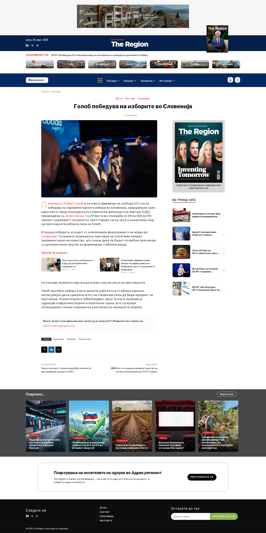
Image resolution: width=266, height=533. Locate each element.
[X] (44, 350)
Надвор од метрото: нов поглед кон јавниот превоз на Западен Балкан (44, 443)
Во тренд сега (184, 200)
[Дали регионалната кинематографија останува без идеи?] (175, 426)
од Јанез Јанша (72, 216)
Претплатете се (224, 516)
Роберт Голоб (85, 339)
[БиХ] (71, 64)
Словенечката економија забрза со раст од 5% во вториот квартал (88, 445)
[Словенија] (226, 64)
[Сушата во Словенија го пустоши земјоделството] (132, 426)
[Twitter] (32, 45)
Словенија (56, 92)
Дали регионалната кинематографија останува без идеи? (171, 445)
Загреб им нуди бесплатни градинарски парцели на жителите (87, 55)
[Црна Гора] (133, 64)
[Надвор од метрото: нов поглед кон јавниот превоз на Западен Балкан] (46, 426)
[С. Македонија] (164, 64)
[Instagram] (37, 45)
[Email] (58, 350)
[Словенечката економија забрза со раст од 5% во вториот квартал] (89, 426)
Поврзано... (36, 394)
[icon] (230, 80)
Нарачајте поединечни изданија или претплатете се (199, 187)
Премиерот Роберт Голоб (65, 203)
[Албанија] (40, 64)
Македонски (35, 80)
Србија (163, 438)
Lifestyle (34, 435)
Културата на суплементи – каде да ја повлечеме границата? (78, 263)
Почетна (45, 92)
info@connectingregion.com (59, 325)
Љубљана (71, 339)
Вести (119, 98)
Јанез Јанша (58, 339)
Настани (130, 98)
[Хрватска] (102, 64)
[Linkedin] (27, 45)
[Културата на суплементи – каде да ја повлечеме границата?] (51, 264)
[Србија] (195, 64)
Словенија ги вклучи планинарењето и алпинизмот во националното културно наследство (217, 442)
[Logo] (129, 43)
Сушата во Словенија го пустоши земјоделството (131, 446)
